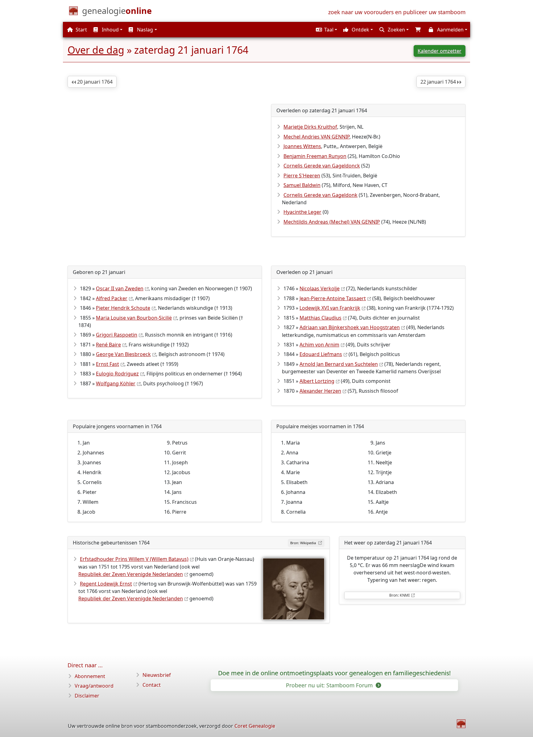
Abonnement (90, 676)
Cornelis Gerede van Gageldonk (320, 195)
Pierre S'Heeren (301, 175)
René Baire (108, 344)
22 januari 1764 (438, 81)
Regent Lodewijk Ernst (106, 583)
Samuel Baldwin (301, 185)
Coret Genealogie (254, 726)
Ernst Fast (107, 364)
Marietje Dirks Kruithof (310, 126)
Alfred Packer (111, 298)
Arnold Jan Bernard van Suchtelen (339, 364)
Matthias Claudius (320, 317)
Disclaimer (87, 695)
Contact (152, 684)
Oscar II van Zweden (119, 288)
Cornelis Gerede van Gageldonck (321, 165)
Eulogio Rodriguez (117, 373)
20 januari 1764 (94, 81)
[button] (326, 29)
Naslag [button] (144, 29)
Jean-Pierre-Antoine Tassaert (333, 298)
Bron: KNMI (399, 595)
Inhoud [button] (110, 29)
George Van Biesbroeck (123, 354)
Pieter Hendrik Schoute (123, 307)
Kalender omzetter (439, 51)
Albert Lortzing (317, 381)
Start (80, 29)
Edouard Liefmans (321, 354)
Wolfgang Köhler (115, 383)
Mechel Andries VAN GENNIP (316, 136)
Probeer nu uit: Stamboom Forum (330, 685)
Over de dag (96, 49)
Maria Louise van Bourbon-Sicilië (134, 317)
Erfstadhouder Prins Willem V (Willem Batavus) (134, 559)
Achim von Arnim (319, 344)
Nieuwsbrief (157, 675)
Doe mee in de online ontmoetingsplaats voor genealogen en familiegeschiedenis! (334, 673)
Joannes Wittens (302, 146)
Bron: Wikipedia (303, 542)
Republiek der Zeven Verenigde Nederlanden (130, 574)
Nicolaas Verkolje (320, 288)
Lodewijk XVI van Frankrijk (330, 307)
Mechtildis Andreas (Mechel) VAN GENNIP (331, 221)
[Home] (461, 723)
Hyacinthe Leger (302, 212)
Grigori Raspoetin (116, 334)
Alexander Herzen (320, 390)
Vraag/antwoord (94, 685)
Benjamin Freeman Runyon (314, 156)
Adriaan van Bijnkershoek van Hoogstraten (350, 327)
